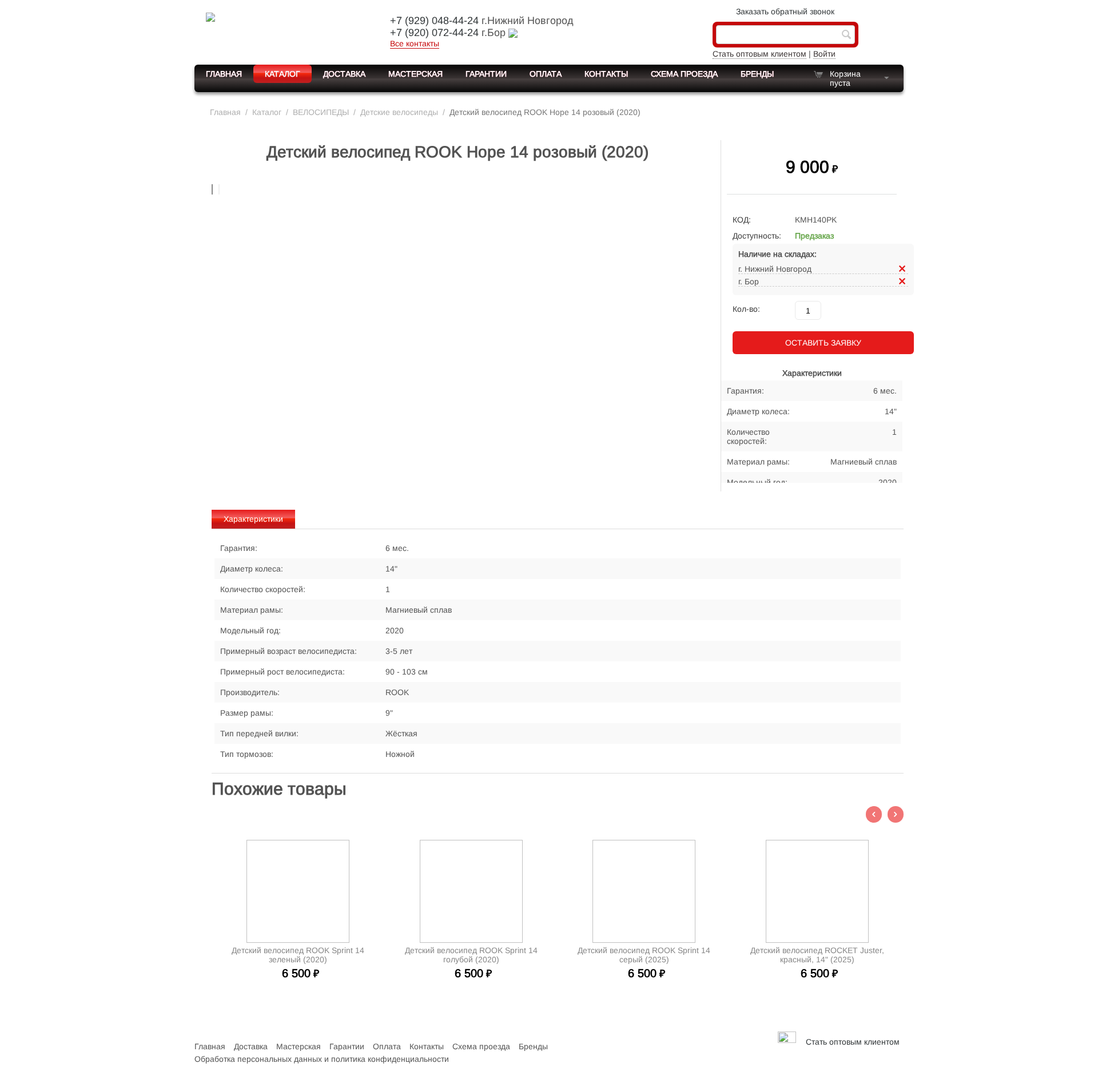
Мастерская (415, 73)
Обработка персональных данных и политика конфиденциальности (321, 1059)
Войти (824, 53)
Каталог (282, 73)
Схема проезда (684, 73)
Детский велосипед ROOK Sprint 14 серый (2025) (644, 955)
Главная (224, 73)
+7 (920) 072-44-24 (434, 32)
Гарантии (486, 73)
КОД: (742, 219)
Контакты (606, 73)
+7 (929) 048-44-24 (434, 20)
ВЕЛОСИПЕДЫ (321, 112)
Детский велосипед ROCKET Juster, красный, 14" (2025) (817, 955)
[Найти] (846, 35)
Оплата (546, 73)
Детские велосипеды (399, 112)
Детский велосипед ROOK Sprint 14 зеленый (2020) (298, 955)
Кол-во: (746, 309)
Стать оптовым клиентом (759, 53)
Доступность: (757, 235)
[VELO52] (283, 30)
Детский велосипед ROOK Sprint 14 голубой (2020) (471, 955)
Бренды (757, 73)
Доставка (344, 73)
